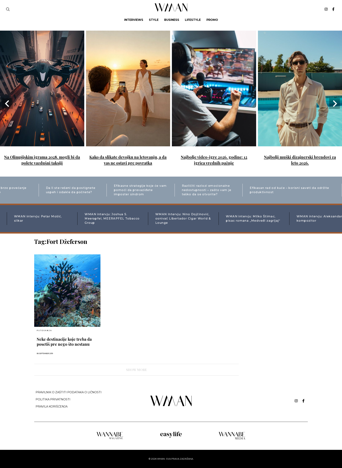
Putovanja (44, 330)
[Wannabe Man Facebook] (333, 9)
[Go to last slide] (7, 103)
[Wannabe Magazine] (109, 439)
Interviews (133, 20)
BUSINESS (171, 20)
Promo (212, 20)
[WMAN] (171, 11)
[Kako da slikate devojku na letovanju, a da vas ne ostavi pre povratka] (128, 144)
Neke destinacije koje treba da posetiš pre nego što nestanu (64, 342)
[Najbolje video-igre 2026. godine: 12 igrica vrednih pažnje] (214, 144)
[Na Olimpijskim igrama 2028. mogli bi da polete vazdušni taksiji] (42, 144)
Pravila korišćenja (52, 406)
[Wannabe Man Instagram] (326, 9)
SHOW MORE (136, 370)
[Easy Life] (171, 437)
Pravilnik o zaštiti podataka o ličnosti (69, 392)
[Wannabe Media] (232, 439)
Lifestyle (193, 20)
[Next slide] (334, 103)
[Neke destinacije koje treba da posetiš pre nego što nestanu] (67, 290)
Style (154, 20)
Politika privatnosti (53, 399)
